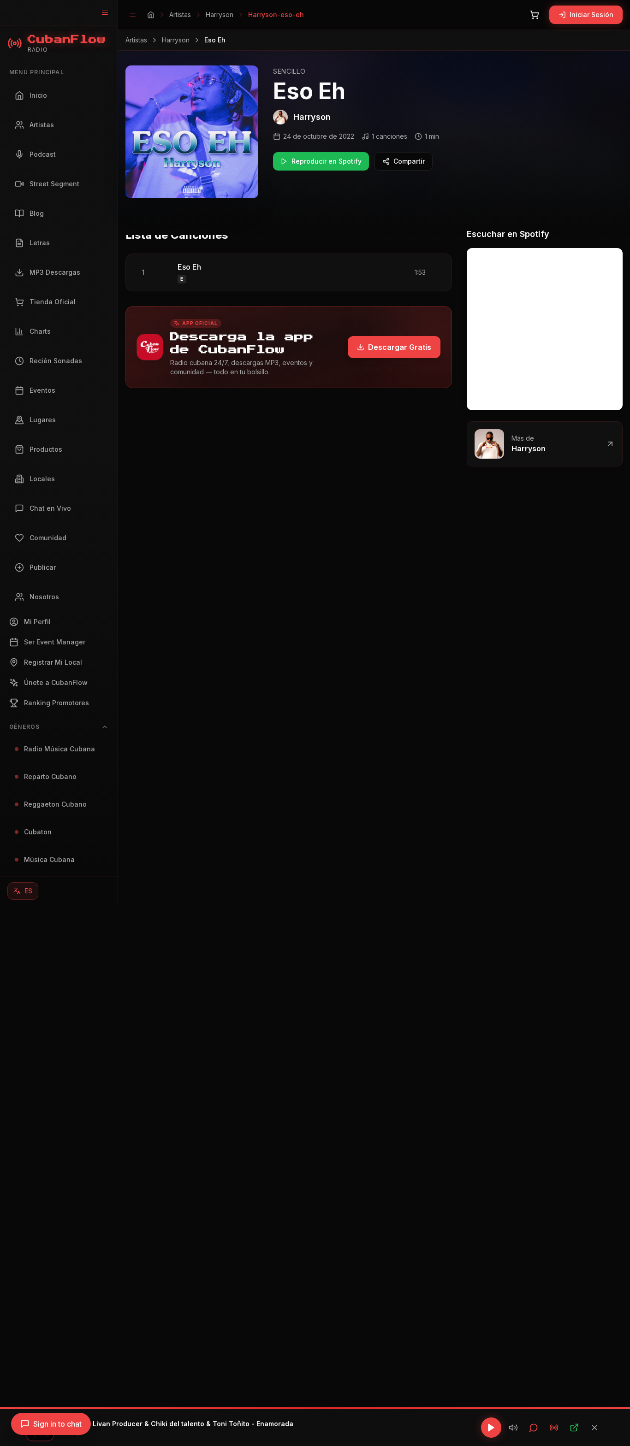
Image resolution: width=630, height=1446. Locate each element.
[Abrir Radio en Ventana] (554, 1427)
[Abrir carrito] (534, 15)
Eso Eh (189, 266)
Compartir (409, 161)
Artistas (180, 14)
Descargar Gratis (399, 347)
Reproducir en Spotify (326, 161)
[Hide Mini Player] (594, 1427)
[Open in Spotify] (574, 1427)
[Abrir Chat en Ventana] (533, 1427)
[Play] (491, 1427)
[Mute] (513, 1427)
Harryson (219, 14)
